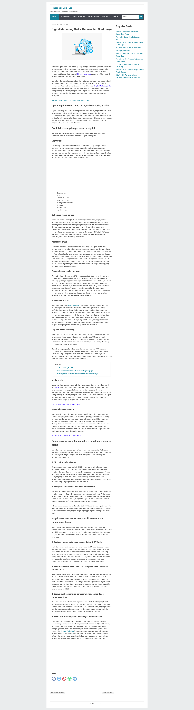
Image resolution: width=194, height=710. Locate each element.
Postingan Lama (108, 693)
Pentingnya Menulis (123, 51)
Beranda (54, 17)
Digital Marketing (67, 631)
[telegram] (75, 679)
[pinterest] (64, 679)
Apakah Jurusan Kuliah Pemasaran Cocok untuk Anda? (71, 100)
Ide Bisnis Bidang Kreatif (65, 368)
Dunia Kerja (106, 17)
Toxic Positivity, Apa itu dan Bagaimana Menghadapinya (75, 371)
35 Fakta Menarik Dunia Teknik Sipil (128, 48)
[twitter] (59, 679)
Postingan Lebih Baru (57, 693)
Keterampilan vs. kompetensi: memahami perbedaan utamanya (77, 374)
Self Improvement (79, 17)
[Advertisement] (82, 175)
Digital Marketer (74, 305)
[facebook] (54, 679)
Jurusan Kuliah (61, 8)
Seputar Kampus (93, 17)
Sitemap (115, 17)
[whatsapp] (69, 679)
